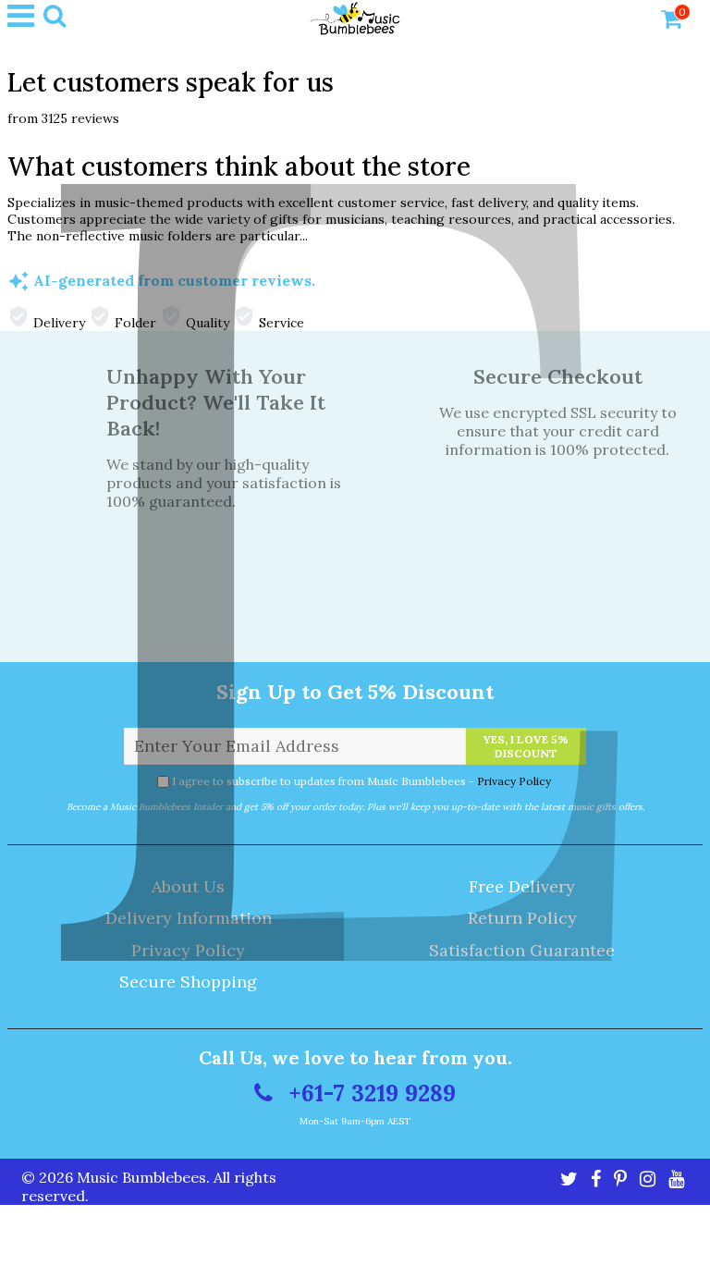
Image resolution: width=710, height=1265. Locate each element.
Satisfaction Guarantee (522, 950)
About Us (188, 886)
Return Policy (522, 917)
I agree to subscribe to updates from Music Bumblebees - (361, 781)
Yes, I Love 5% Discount (526, 746)
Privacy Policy (514, 781)
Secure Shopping (188, 981)
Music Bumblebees (141, 1177)
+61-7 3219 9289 (369, 1093)
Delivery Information (188, 917)
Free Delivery (522, 886)
